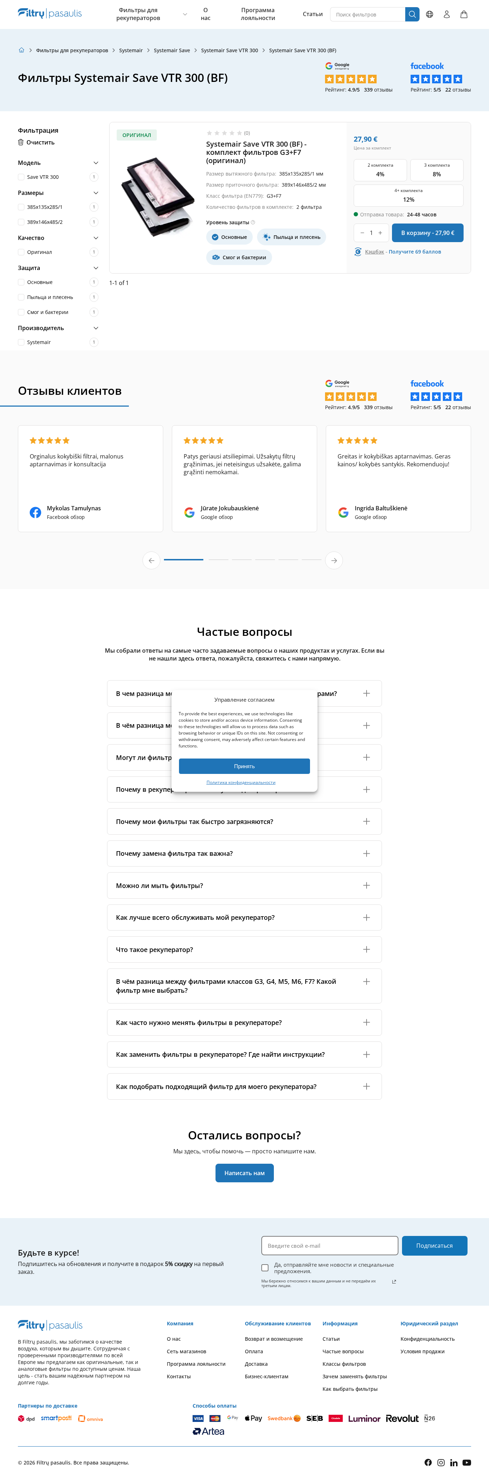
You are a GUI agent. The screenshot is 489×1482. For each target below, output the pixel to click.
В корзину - (427, 233)
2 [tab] (218, 562)
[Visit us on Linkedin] (454, 1462)
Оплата (254, 1351)
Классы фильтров (344, 1363)
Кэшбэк (374, 251)
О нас (205, 14)
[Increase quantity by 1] (380, 233)
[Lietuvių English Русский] (429, 14)
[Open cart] (464, 14)
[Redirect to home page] (21, 50)
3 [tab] (242, 562)
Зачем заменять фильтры (355, 1376)
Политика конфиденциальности (241, 782)
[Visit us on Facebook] (428, 1462)
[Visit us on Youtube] (467, 1462)
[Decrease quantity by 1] (362, 233)
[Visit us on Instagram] (441, 1462)
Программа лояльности (258, 14)
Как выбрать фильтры (350, 1388)
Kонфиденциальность (428, 1338)
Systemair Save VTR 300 (229, 50)
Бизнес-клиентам (267, 1376)
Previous (151, 560)
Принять (244, 766)
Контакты (179, 1376)
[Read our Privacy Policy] (394, 1281)
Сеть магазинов (186, 1351)
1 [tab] (183, 562)
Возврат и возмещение (274, 1338)
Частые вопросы (343, 1351)
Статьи (313, 14)
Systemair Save (172, 50)
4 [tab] (265, 562)
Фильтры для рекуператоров (138, 14)
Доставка (256, 1363)
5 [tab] (288, 562)
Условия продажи (423, 1351)
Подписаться (434, 1246)
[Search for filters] (412, 14)
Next (334, 560)
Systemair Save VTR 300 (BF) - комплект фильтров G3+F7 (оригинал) (256, 152)
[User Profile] (447, 14)
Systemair (131, 50)
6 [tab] (311, 562)
